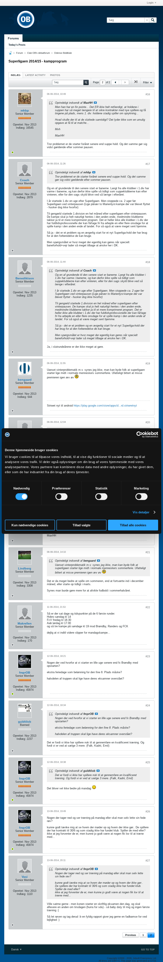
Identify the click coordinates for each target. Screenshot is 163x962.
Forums (13, 38)
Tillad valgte (81, 525)
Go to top (148, 949)
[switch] (61, 496)
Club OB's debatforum (38, 53)
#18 (148, 262)
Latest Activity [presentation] (35, 75)
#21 (148, 552)
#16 (148, 94)
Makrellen (25, 623)
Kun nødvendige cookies (29, 525)
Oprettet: (18, 124)
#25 (148, 762)
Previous (130, 935)
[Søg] (153, 20)
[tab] (15, 75)
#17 (148, 164)
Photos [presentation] (55, 75)
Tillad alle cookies (133, 525)
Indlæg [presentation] (16, 75)
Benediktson (24, 278)
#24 (148, 705)
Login (150, 2)
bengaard (25, 379)
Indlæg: (20, 127)
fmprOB (24, 672)
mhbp (25, 110)
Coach (24, 180)
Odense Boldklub (63, 53)
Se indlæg (95, 103)
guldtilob (24, 721)
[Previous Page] (115, 82)
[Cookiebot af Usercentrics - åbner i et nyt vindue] (139, 434)
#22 (148, 607)
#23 (148, 656)
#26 (148, 811)
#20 (148, 422)
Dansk (15, 949)
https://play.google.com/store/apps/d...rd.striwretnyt (105, 405)
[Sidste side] (135, 83)
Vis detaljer (141, 512)
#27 (148, 860)
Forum (19, 53)
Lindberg (24, 568)
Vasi (25, 876)
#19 (148, 363)
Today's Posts (16, 44)
